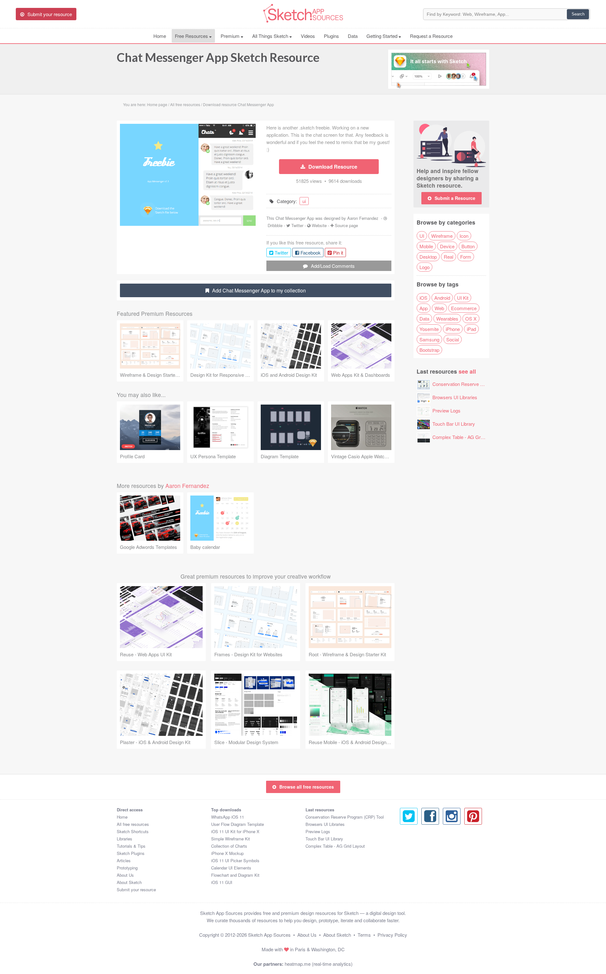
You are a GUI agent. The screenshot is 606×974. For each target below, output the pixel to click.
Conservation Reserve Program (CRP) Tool (477, 384)
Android (442, 297)
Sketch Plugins (131, 853)
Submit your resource (136, 890)
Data (353, 36)
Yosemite (429, 329)
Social (452, 339)
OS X (471, 318)
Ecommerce (464, 308)
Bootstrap (429, 349)
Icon (464, 235)
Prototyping (127, 868)
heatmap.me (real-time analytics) (319, 963)
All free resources (133, 824)
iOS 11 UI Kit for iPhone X (235, 831)
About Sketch (129, 882)
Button (468, 246)
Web (439, 308)
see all (467, 371)
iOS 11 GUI (221, 882)
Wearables (447, 318)
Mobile (426, 246)
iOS (423, 297)
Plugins (331, 36)
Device (447, 246)
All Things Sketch (270, 36)
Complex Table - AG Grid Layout (465, 437)
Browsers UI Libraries (454, 397)
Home (159, 36)
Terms (364, 934)
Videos (308, 36)
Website (319, 225)
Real (448, 256)
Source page (346, 225)
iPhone (453, 329)
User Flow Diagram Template (237, 824)
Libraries (124, 839)
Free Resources (192, 36)
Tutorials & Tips (131, 846)
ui (304, 201)
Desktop (428, 256)
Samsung (429, 339)
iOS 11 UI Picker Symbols (235, 860)
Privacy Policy (392, 934)
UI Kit (462, 297)
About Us (125, 875)
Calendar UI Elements (231, 868)
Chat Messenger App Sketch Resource (218, 57)
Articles (124, 860)
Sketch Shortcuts (133, 831)
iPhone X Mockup (227, 853)
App (423, 308)
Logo (424, 267)
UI (421, 235)
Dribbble (275, 225)
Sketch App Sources (269, 934)
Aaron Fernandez (362, 218)
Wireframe (442, 235)
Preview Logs (446, 410)
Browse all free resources (306, 787)
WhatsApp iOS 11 (227, 817)
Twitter (297, 225)
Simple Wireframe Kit (230, 839)
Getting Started (382, 36)
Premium (231, 36)
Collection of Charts (229, 846)
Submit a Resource (455, 198)
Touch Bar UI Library (453, 423)
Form (465, 256)
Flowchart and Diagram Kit (235, 875)
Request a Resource (431, 36)
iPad (471, 329)
